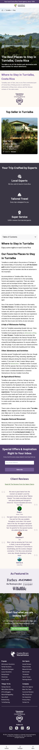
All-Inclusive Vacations (8, 664)
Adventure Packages (7, 669)
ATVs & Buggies (6, 692)
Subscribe (20, 469)
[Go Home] (19, 5)
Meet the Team (26, 689)
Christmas (4, 677)
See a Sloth (4, 697)
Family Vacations (6, 666)
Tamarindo (25, 674)
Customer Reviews (27, 692)
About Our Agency (27, 687)
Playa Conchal (26, 666)
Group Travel (5, 679)
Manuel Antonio (26, 669)
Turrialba (8, 10)
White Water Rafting (7, 689)
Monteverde (25, 672)
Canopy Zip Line (6, 687)
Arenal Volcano (26, 664)
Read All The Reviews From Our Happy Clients (19, 484)
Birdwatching (5, 699)
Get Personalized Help (19, 629)
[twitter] (16, 728)
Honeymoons (5, 674)
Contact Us (25, 702)
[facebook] (10, 728)
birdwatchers (15, 363)
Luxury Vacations (6, 672)
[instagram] (22, 728)
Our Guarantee (26, 697)
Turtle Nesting (5, 702)
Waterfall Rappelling (7, 694)
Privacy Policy (26, 699)
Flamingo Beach (27, 679)
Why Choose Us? (27, 694)
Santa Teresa (26, 677)
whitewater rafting (30, 333)
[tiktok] (28, 728)
